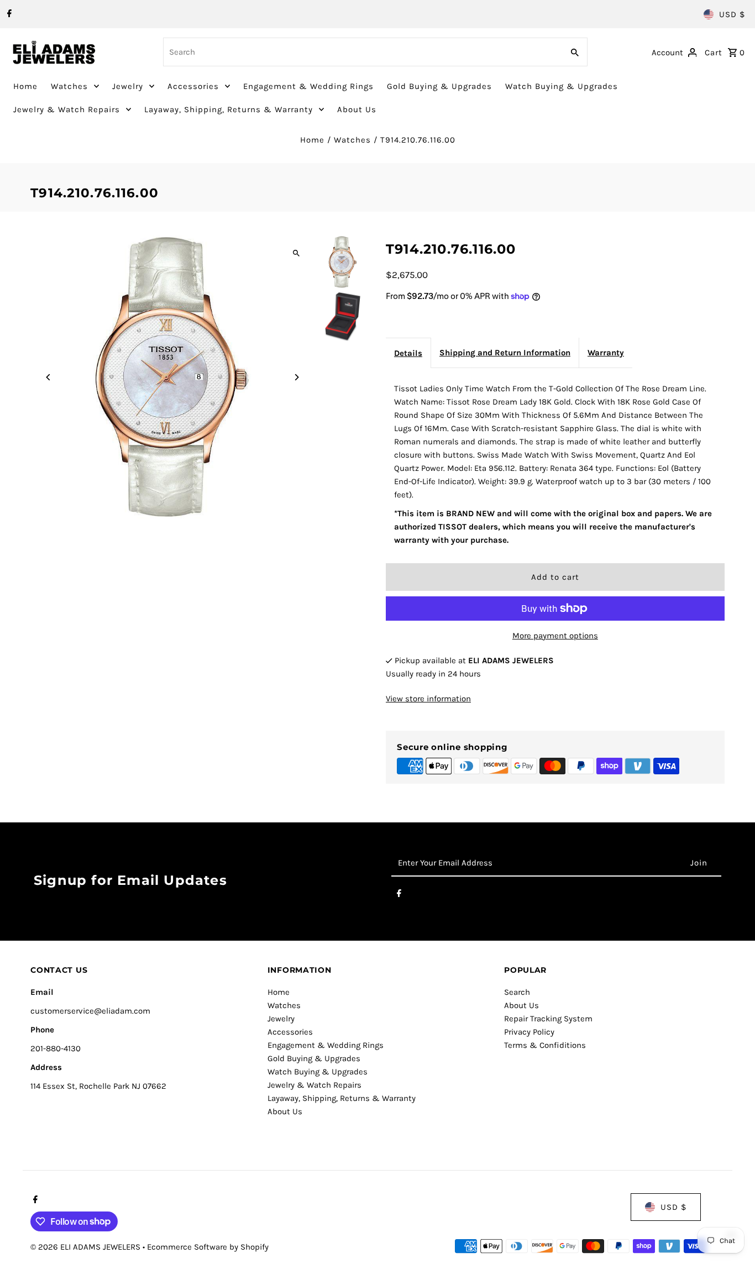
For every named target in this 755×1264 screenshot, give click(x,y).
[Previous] (48, 377)
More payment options (555, 636)
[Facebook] (8, 14)
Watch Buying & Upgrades (561, 86)
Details (408, 353)
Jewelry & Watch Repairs (66, 109)
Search (517, 992)
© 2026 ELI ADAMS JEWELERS (86, 1247)
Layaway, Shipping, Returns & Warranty (228, 109)
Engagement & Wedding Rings (308, 86)
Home (25, 86)
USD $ (732, 14)
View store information (428, 699)
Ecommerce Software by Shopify (208, 1247)
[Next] (296, 377)
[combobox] (362, 52)
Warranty (606, 353)
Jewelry (127, 86)
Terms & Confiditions (545, 1045)
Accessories (193, 86)
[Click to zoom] (296, 253)
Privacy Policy (529, 1032)
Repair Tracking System (548, 1019)
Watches (69, 86)
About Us (356, 109)
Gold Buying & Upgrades (439, 86)
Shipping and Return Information (504, 353)
